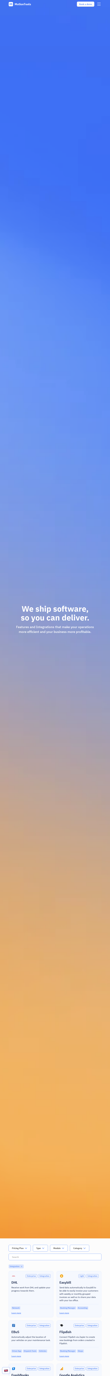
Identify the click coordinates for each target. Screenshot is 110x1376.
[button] (98, 4)
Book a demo (85, 4)
